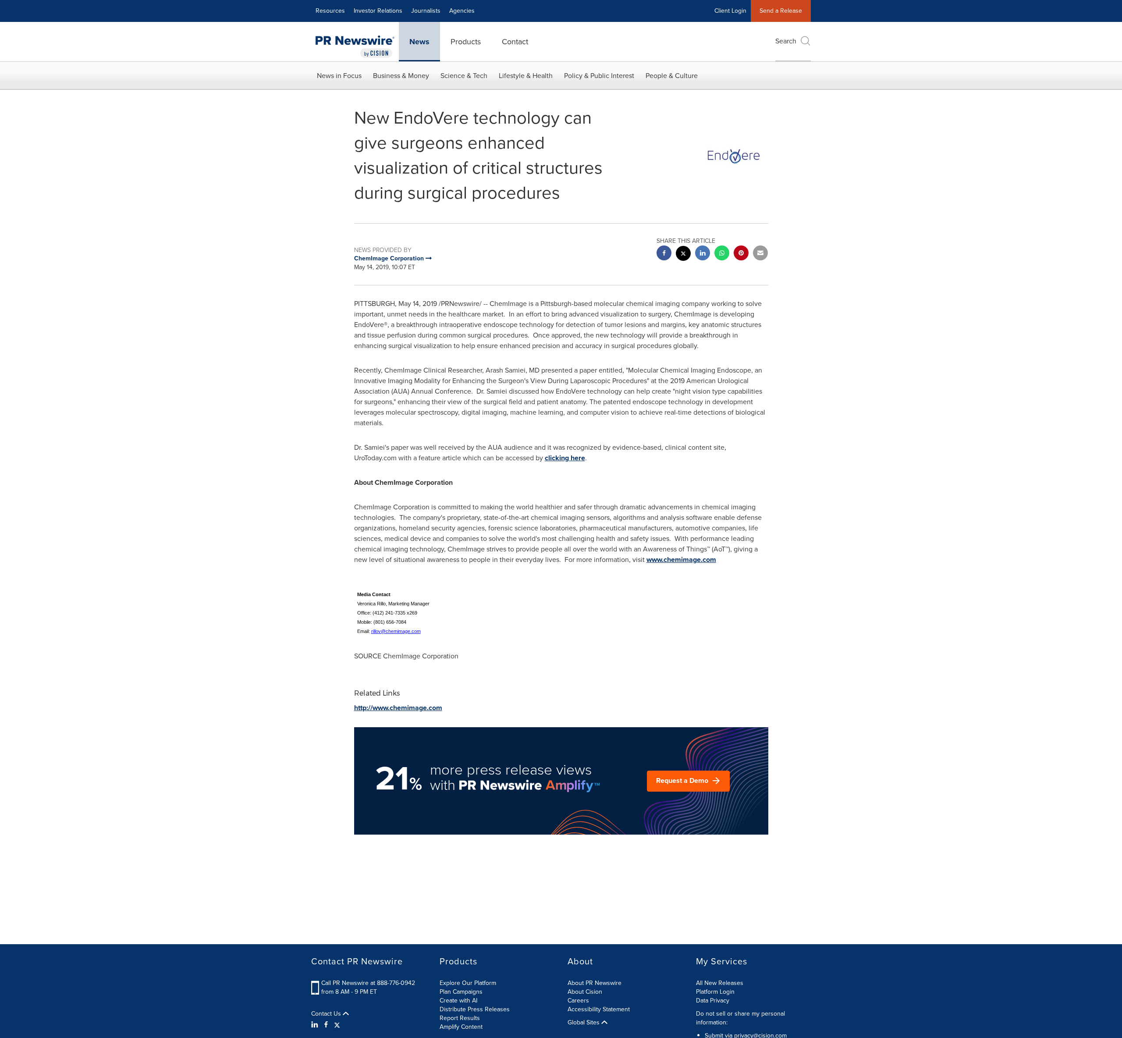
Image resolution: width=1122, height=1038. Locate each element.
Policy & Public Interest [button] (599, 76)
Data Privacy (712, 1000)
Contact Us (327, 1014)
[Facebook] (326, 1024)
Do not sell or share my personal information (740, 1018)
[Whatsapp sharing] (721, 254)
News (419, 41)
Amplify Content (461, 1026)
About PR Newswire (594, 983)
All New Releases (719, 983)
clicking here (565, 458)
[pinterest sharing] (741, 254)
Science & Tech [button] (463, 76)
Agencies (462, 10)
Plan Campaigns (461, 991)
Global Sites (584, 1022)
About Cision (585, 991)
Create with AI (458, 1000)
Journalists (425, 10)
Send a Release (781, 10)
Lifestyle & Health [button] (526, 76)
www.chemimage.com (681, 560)
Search (785, 41)
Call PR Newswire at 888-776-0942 (368, 983)
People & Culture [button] (672, 76)
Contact (515, 41)
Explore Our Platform (468, 983)
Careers (578, 1000)
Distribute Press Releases (475, 1009)
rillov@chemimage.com (396, 631)
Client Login (730, 10)
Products (466, 41)
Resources (330, 10)
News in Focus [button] (339, 76)
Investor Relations (378, 10)
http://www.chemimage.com (398, 708)
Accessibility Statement (599, 1009)
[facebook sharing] (664, 254)
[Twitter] (337, 1024)
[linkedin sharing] (702, 254)
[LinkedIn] (315, 1024)
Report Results (460, 1018)
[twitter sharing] (683, 254)
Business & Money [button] (401, 76)
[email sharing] (760, 254)
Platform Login (715, 991)
